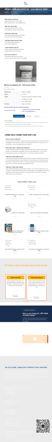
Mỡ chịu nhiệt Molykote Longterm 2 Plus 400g (14, 249)
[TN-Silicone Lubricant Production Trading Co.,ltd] (26, 3)
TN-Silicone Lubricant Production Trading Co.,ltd (24, 440)
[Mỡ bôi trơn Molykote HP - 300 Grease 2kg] (8, 191)
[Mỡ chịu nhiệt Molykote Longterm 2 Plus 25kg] (32, 227)
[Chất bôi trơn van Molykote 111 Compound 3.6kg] (32, 246)
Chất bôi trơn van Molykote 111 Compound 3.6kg (39, 249)
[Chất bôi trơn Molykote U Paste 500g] (32, 209)
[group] (26, 71)
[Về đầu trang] (48, 435)
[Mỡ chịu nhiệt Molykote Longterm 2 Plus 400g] (8, 246)
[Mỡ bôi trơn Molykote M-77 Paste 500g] (8, 209)
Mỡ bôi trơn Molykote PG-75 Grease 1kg (39, 194)
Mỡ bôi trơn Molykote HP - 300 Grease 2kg (15, 195)
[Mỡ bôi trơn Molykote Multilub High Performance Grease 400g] (8, 227)
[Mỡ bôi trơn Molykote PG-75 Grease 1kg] (32, 191)
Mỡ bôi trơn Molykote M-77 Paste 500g (14, 212)
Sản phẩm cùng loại (27, 182)
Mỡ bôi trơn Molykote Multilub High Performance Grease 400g (15, 231)
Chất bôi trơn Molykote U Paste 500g (39, 212)
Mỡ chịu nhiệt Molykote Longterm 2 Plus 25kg (39, 231)
